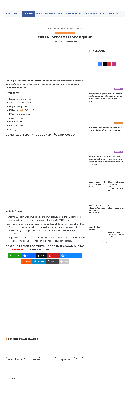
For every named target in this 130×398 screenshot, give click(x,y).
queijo (21, 110)
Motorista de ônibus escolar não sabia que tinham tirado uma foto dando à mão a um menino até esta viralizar (106, 160)
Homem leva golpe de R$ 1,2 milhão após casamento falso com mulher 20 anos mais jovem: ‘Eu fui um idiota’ (106, 97)
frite (52, 237)
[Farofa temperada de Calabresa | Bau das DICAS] (97, 175)
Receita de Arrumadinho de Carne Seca (16, 380)
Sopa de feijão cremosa (94, 228)
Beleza (103, 13)
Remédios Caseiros (54, 13)
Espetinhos (70, 33)
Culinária (28, 13)
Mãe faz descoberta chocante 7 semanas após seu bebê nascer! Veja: (97, 209)
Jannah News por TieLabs (81, 391)
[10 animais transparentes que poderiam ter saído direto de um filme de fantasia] (116, 221)
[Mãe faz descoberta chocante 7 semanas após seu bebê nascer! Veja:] (97, 199)
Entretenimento (73, 13)
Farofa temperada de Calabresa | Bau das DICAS (97, 184)
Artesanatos (91, 13)
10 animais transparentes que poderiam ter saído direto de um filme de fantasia (116, 232)
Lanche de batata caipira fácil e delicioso (45, 359)
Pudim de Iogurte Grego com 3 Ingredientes (71, 359)
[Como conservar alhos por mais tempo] (116, 199)
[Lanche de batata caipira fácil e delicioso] (45, 349)
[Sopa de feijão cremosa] (97, 220)
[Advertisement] (45, 64)
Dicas (17, 13)
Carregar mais (107, 242)
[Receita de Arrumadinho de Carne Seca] (18, 370)
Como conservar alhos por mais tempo (116, 207)
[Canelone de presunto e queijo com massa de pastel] (18, 349)
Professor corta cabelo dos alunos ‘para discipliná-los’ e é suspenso (105, 128)
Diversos (113, 13)
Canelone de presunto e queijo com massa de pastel (17, 359)
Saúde (39, 13)
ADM (55, 42)
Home (8, 13)
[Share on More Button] (61, 261)
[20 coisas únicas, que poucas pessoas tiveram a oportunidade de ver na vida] (116, 175)
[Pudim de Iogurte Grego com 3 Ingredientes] (72, 349)
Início (50, 29)
